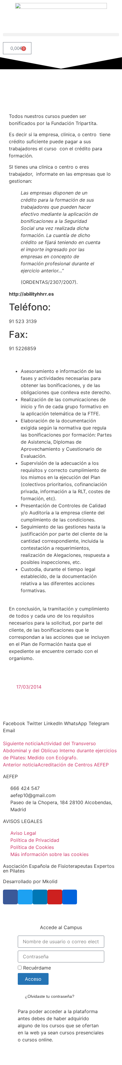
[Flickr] (69, 897)
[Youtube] (54, 897)
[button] (61, 34)
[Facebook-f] (10, 897)
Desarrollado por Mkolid (30, 881)
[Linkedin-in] (40, 897)
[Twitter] (25, 897)
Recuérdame (36, 967)
